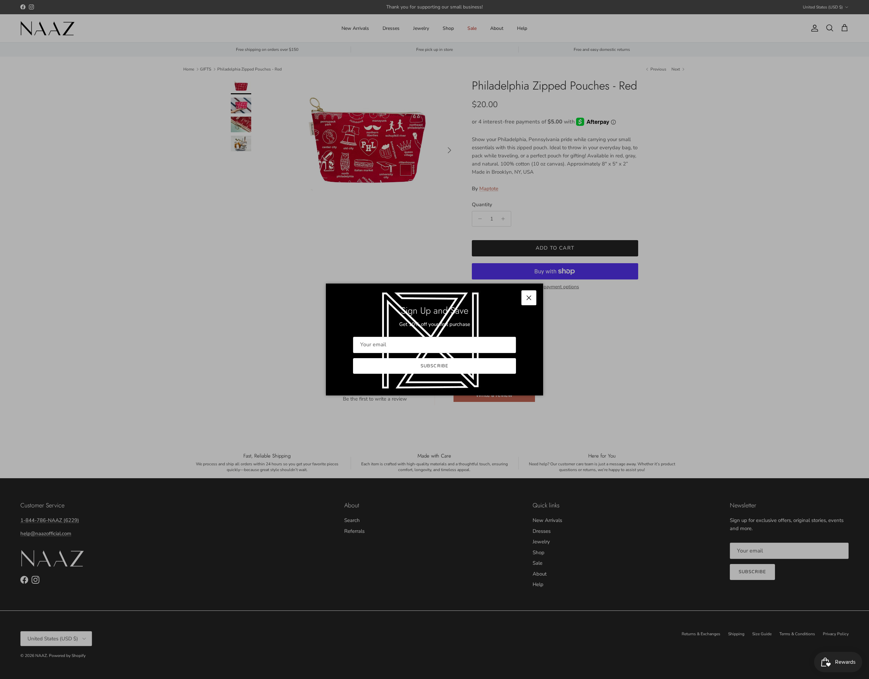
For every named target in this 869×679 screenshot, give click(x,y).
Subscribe (434, 366)
